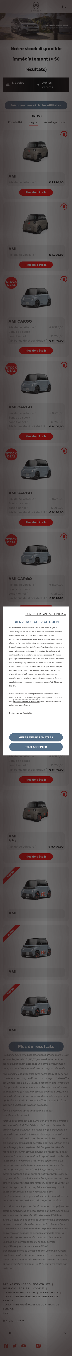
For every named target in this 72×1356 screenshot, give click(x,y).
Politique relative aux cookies (27, 701)
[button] (45, 613)
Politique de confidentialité (20, 713)
